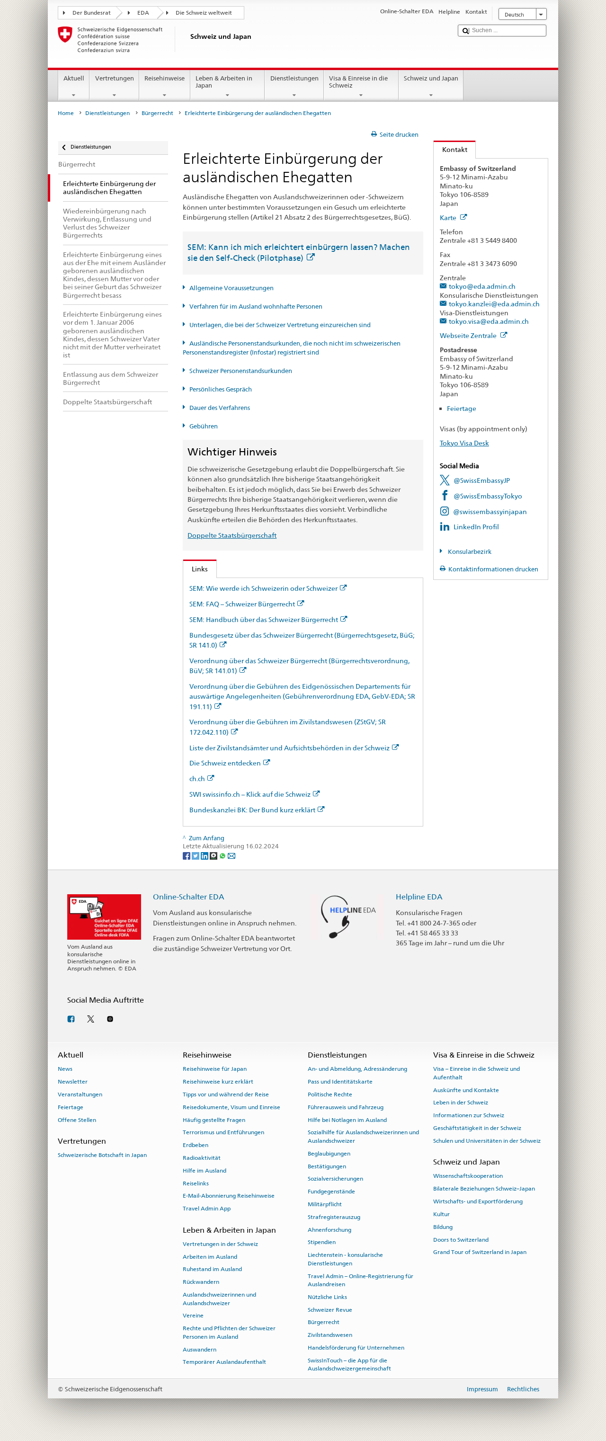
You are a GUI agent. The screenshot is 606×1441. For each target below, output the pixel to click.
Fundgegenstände (331, 1191)
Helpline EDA (419, 896)
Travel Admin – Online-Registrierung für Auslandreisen (360, 1279)
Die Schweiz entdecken (225, 763)
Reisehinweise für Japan (215, 1069)
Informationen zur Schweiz (468, 1115)
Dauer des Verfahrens (219, 407)
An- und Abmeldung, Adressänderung (357, 1069)
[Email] (231, 855)
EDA (143, 12)
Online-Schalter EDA (188, 896)
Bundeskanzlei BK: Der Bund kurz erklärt (252, 810)
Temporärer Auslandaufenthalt (224, 1362)
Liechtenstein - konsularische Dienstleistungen (345, 1259)
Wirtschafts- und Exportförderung (478, 1201)
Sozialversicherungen (335, 1178)
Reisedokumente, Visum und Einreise (231, 1107)
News (65, 1069)
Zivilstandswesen (330, 1335)
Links (195, 569)
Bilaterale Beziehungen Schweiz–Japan (484, 1188)
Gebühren (203, 426)
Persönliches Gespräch (220, 389)
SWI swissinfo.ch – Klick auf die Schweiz (250, 794)
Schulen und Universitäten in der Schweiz (487, 1141)
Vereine (193, 1315)
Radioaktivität (202, 1158)
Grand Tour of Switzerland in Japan (479, 1252)
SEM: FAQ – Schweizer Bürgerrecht (242, 604)
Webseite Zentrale (469, 335)
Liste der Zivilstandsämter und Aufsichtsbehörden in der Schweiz (289, 748)
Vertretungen (114, 78)
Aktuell (73, 78)
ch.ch (197, 778)
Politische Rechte (330, 1094)
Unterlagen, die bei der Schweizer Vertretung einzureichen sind (280, 325)
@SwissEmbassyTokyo (488, 496)
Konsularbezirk (468, 551)
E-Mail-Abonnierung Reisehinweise (229, 1195)
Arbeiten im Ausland (210, 1256)
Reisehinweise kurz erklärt (218, 1081)
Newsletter (73, 1081)
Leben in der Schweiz (460, 1102)
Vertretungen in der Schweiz (220, 1244)
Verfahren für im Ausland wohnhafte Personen (255, 306)
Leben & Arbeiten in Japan (224, 82)
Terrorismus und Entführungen (223, 1132)
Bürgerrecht (157, 113)
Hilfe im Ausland (204, 1170)
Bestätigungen (327, 1166)
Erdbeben (195, 1145)
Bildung (443, 1227)
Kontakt (450, 149)
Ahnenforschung (329, 1229)
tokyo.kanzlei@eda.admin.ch (494, 304)
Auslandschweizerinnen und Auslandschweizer (219, 1298)
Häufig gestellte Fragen (214, 1119)
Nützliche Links (327, 1297)
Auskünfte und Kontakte (466, 1089)
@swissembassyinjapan (490, 511)
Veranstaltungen (80, 1094)
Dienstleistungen (294, 78)
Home (66, 113)
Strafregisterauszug (334, 1217)
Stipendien (322, 1242)
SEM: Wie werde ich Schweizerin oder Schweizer (263, 588)
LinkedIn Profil (476, 527)
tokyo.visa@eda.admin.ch (489, 321)
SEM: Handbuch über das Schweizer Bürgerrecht (263, 619)
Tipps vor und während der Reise (226, 1094)
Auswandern (199, 1349)
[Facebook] (187, 855)
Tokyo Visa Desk (464, 443)
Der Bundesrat (91, 12)
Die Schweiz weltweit (204, 12)
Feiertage (461, 408)
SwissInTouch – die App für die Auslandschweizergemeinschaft (349, 1364)
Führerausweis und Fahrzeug (345, 1107)
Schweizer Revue (330, 1309)
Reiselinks (196, 1183)
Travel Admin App (207, 1208)
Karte (449, 217)
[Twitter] (196, 855)
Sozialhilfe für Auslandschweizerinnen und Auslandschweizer (363, 1136)
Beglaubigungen (329, 1153)
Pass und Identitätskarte (340, 1081)
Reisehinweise (164, 78)
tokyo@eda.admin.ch (482, 286)
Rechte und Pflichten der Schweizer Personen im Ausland (229, 1332)
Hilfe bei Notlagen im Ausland (347, 1119)
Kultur (441, 1214)
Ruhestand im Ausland (212, 1269)
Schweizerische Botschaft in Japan (102, 1155)
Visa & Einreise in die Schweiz (358, 82)
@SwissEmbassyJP (482, 480)
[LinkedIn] (205, 855)
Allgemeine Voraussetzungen (231, 288)
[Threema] (214, 855)
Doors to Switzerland (461, 1239)
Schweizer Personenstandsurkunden (240, 370)
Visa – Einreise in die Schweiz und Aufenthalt (476, 1073)
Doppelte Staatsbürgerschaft (231, 535)
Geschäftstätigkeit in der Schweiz (477, 1128)
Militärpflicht (325, 1204)
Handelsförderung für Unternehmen (356, 1347)
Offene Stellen (77, 1119)
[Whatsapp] (223, 855)
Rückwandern (201, 1282)
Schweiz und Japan (431, 78)
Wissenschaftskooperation (468, 1176)
